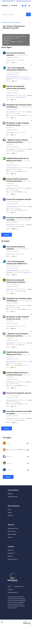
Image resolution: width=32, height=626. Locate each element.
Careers (10, 537)
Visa (9, 586)
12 (28, 443)
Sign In (26, 6)
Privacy (10, 589)
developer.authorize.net (9, 1)
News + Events (12, 534)
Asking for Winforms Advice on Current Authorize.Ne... (18, 181)
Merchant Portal (12, 496)
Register (10, 493)
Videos (10, 512)
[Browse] (28, 5)
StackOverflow (12, 559)
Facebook (10, 553)
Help (23, 6)
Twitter (10, 550)
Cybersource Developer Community (5, 6)
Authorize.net (18, 586)
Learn (9, 509)
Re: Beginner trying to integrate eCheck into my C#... (17, 125)
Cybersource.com (13, 528)
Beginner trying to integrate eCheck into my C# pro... (18, 142)
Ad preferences (12, 592)
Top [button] (2, 622)
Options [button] (30, 22)
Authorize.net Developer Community (12, 22)
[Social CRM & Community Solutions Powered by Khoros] (26, 622)
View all (6, 234)
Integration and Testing (12, 57)
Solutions (10, 515)
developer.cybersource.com (23, 1)
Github (10, 556)
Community (6, 39)
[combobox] (16, 14)
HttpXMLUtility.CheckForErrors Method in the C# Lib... (18, 160)
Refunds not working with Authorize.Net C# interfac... (17, 88)
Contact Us (11, 531)
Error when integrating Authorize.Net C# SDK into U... (17, 70)
